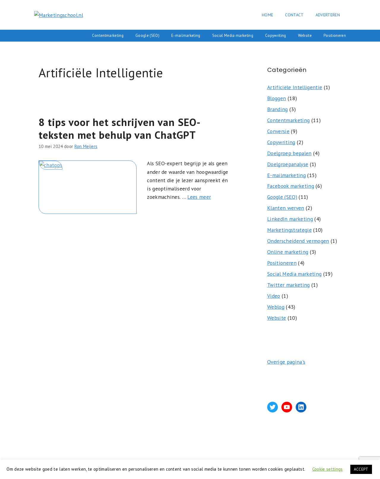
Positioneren (335, 35)
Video (273, 295)
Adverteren (328, 15)
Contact (294, 15)
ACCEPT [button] (361, 469)
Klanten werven (285, 207)
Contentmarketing (108, 35)
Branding (277, 109)
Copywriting (275, 35)
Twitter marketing (288, 284)
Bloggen (276, 98)
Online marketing (287, 251)
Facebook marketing (290, 185)
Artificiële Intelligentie (294, 87)
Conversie (278, 131)
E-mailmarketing (185, 35)
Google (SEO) (147, 35)
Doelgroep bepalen (289, 153)
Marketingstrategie (289, 229)
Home (267, 15)
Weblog (275, 306)
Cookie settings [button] (327, 469)
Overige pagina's (286, 361)
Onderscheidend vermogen (298, 240)
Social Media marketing (232, 35)
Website (305, 35)
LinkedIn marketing (290, 218)
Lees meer (199, 196)
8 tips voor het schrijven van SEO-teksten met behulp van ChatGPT (120, 128)
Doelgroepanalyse (287, 164)
